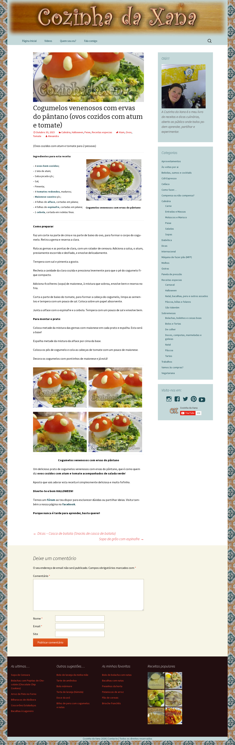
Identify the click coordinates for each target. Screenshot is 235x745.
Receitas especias (102, 132)
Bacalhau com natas (113, 680)
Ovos (129, 132)
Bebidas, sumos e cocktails (177, 172)
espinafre (53, 207)
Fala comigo (90, 41)
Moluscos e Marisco (176, 217)
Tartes (168, 356)
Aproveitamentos (171, 161)
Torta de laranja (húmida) (70, 692)
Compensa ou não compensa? (178, 195)
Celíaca (165, 184)
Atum (121, 132)
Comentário (41, 576)
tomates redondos (48, 191)
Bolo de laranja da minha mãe (72, 674)
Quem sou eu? (68, 41)
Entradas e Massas (175, 211)
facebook (68, 504)
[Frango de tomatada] (173, 715)
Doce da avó (63, 697)
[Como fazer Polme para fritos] (156, 680)
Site (35, 634)
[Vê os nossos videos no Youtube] (202, 398)
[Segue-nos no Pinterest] (194, 398)
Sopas (168, 234)
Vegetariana (168, 373)
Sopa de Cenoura (20, 674)
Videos (48, 41)
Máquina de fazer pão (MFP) (177, 257)
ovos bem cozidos (48, 166)
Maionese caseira (45, 196)
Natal (168, 344)
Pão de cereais (110, 697)
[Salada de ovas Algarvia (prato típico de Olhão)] (173, 680)
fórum (51, 500)
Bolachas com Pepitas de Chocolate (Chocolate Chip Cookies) (27, 684)
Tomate (37, 136)
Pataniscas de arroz (113, 692)
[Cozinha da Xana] (117, 18)
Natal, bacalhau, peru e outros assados (186, 296)
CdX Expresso (169, 178)
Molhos (165, 262)
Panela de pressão (172, 274)
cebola (41, 212)
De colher (170, 329)
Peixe (87, 132)
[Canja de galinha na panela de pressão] (173, 698)
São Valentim (172, 307)
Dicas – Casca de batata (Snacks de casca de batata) (74, 533)
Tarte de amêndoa (67, 680)
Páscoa (169, 350)
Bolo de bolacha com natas (117, 674)
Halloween (77, 132)
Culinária (65, 132)
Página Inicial (29, 41)
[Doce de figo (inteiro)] (156, 698)
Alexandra (53, 136)
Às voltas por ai (170, 167)
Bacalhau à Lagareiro (22, 711)
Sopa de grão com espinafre (121, 539)
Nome (38, 618)
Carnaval (170, 284)
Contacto (113, 738)
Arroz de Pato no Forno (23, 694)
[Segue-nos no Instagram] (169, 398)
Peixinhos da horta (112, 686)
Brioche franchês (111, 703)
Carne (168, 206)
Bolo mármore (64, 686)
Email (37, 626)
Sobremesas (169, 313)
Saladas (169, 228)
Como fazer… (169, 189)
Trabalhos (167, 361)
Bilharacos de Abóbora (23, 699)
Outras (165, 268)
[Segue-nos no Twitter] (185, 398)
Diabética (167, 240)
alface (51, 202)
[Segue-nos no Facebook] (177, 398)
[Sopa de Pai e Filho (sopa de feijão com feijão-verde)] (156, 715)
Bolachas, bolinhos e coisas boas (183, 318)
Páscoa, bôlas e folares (178, 301)
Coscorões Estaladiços (23, 705)
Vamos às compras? (172, 367)
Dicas (164, 245)
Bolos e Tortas (173, 323)
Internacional (169, 251)
